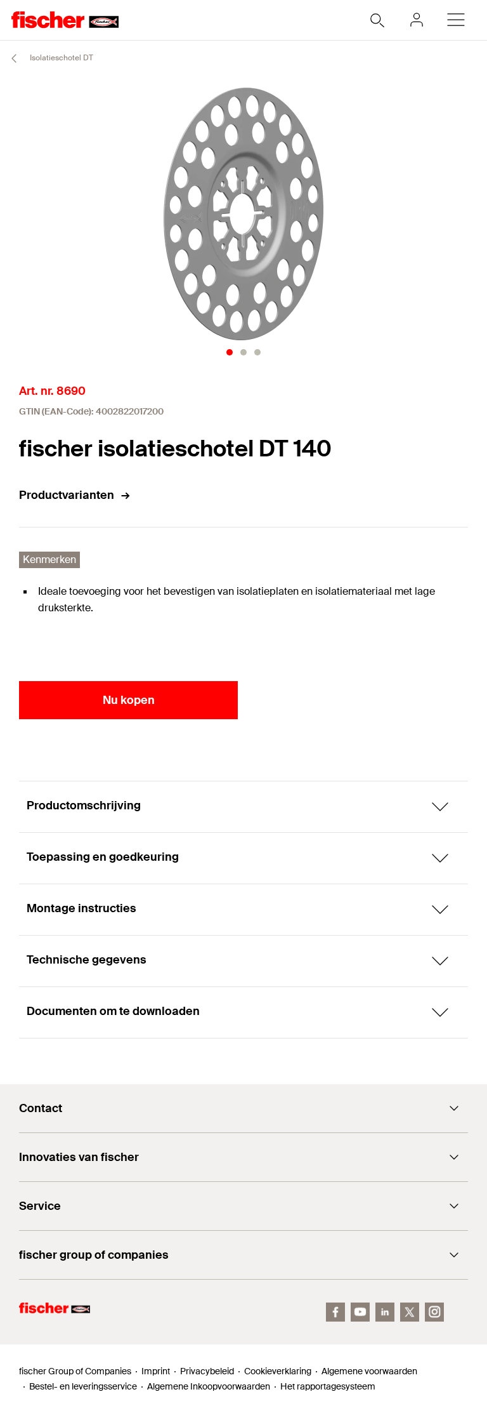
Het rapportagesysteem (327, 1386)
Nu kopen (129, 700)
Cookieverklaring (277, 1371)
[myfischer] (416, 20)
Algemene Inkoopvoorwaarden (208, 1386)
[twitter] (409, 1312)
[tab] (229, 352)
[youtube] (360, 1312)
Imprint (155, 1371)
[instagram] (434, 1312)
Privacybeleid (207, 1371)
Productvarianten (66, 495)
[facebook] (335, 1312)
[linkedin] (384, 1312)
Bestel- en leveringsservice (83, 1386)
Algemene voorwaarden (369, 1371)
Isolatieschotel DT (60, 58)
